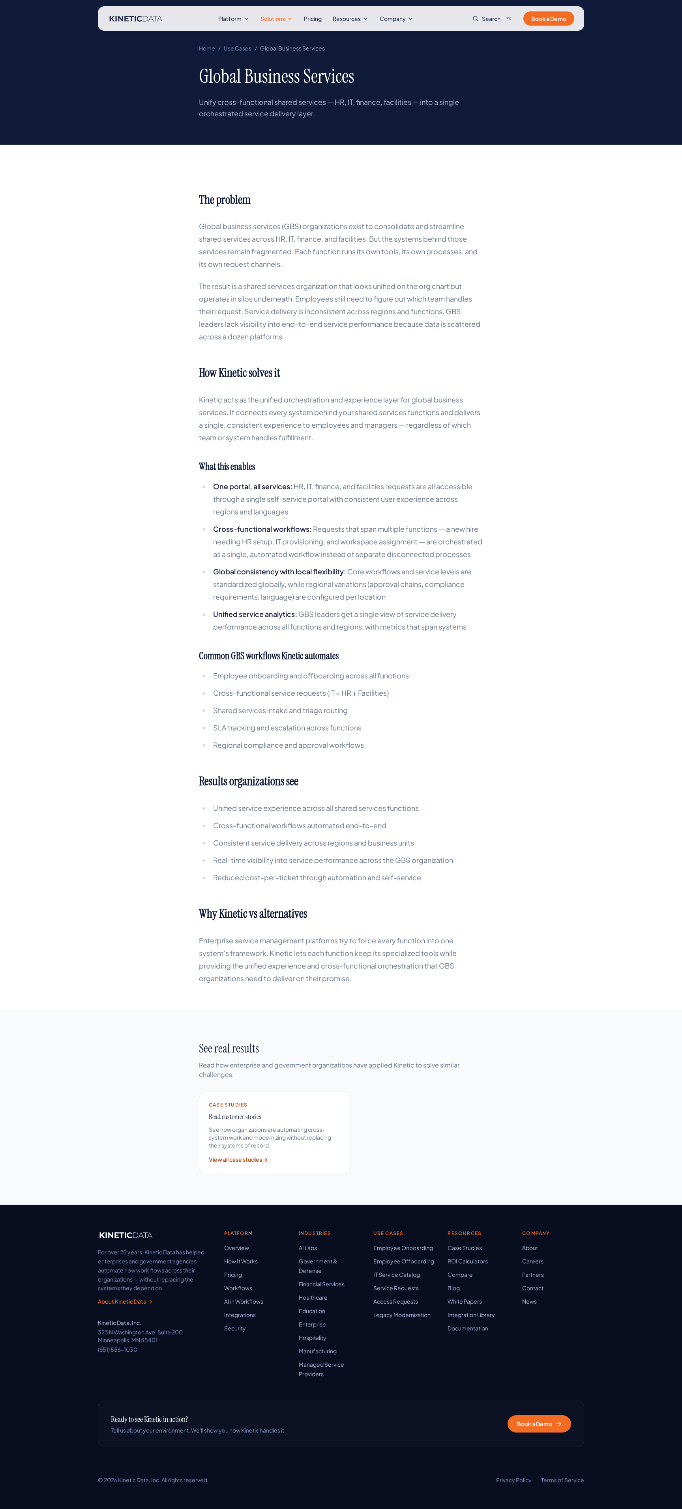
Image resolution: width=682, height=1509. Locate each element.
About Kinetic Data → (125, 1301)
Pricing (313, 18)
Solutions (272, 18)
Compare (460, 1274)
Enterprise (312, 1324)
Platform (230, 18)
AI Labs (308, 1247)
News (529, 1301)
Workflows (238, 1287)
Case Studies (465, 1247)
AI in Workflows (243, 1301)
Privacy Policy (514, 1479)
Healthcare (313, 1297)
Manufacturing (318, 1350)
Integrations (240, 1314)
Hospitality (312, 1337)
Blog (454, 1287)
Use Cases (237, 48)
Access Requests (395, 1301)
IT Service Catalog (396, 1274)
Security (235, 1328)
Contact (532, 1287)
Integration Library (471, 1314)
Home (207, 48)
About (530, 1247)
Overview (236, 1247)
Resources (347, 18)
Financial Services (322, 1283)
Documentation (468, 1328)
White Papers (465, 1301)
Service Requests (396, 1287)
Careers (532, 1261)
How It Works (241, 1261)
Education (312, 1310)
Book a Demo (548, 18)
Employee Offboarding (403, 1261)
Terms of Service (562, 1479)
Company (393, 18)
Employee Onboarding (403, 1247)
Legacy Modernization (402, 1314)
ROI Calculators (468, 1261)
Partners (533, 1274)
